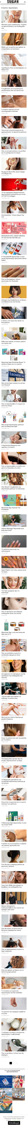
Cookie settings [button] (16, 1120)
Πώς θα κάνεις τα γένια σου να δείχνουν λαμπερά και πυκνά (11, 929)
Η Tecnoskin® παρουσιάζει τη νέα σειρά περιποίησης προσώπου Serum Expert (13, 258)
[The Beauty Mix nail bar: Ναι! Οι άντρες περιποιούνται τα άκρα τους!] (14, 751)
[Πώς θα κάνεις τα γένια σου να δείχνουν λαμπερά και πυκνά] (14, 920)
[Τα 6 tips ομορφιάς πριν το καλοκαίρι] (14, 583)
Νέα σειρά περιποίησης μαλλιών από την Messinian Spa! (12, 425)
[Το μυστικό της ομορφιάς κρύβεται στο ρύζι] (14, 1003)
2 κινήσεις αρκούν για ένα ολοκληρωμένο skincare (10, 110)
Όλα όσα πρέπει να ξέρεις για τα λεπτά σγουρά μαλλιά (12, 971)
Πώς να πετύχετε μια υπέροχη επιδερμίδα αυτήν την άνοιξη (11, 612)
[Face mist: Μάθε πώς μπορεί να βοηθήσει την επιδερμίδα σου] (14, 877)
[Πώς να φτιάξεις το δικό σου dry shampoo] (14, 1045)
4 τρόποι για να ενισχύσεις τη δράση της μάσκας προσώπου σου (13, 844)
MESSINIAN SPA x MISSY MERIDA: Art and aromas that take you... (13, 237)
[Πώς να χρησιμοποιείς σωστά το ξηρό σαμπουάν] (14, 941)
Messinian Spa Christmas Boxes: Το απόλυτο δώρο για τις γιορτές (13, 363)
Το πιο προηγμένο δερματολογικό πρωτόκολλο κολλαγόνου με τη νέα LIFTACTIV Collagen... (13, 194)
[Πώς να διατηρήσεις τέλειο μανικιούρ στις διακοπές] (14, 271)
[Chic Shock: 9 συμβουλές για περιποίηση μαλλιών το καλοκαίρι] (14, 479)
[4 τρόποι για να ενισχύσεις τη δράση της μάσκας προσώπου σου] (14, 835)
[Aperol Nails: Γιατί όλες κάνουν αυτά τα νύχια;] (14, 562)
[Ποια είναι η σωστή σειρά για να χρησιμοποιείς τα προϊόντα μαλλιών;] (14, 122)
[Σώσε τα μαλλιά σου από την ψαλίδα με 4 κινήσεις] (14, 730)
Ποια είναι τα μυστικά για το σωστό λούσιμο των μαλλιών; (13, 803)
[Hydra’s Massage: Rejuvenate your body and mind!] (14, 520)
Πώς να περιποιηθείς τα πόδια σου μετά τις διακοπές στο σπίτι (13, 467)
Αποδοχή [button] (14, 1122)
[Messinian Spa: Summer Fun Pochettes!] (14, 500)
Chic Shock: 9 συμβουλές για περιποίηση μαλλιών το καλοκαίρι (13, 488)
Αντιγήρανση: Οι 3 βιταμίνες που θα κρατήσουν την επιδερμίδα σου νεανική (13, 675)
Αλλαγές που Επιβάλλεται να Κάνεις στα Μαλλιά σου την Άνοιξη (13, 301)
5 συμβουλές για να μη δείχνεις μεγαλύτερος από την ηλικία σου (12, 89)
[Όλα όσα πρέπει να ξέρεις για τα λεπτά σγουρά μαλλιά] (14, 962)
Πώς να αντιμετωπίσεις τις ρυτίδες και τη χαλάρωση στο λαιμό (13, 152)
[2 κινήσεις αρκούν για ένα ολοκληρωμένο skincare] (14, 101)
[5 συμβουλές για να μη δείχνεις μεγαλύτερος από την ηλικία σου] (14, 80)
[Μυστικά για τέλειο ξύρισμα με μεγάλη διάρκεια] (14, 709)
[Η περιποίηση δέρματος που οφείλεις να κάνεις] (14, 437)
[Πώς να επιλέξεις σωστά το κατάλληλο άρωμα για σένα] (14, 645)
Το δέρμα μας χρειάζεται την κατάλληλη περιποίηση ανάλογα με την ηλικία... (13, 781)
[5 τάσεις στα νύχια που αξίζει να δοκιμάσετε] (14, 313)
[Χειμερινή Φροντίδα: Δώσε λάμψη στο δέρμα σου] (14, 164)
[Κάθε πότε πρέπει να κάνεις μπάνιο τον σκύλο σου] (14, 333)
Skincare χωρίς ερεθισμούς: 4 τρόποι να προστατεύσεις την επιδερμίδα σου (14, 26)
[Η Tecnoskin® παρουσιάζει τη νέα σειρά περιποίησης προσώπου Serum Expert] (14, 248)
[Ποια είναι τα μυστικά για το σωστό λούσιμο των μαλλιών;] (14, 794)
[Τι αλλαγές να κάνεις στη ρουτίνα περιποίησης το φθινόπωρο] (14, 1024)
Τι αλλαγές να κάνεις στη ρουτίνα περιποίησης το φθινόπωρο (12, 1033)
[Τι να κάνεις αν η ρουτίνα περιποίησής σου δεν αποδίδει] (14, 983)
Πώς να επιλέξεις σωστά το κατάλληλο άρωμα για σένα (11, 654)
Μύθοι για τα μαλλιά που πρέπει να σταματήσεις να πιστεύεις (13, 48)
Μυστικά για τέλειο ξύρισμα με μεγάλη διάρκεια (12, 718)
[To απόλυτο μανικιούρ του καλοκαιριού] (14, 541)
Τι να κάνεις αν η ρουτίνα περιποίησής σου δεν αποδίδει (11, 992)
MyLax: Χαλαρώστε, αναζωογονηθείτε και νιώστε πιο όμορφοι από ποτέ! (12, 907)
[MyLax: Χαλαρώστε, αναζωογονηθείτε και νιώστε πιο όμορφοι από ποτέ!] (14, 898)
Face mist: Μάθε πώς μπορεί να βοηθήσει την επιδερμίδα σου (12, 886)
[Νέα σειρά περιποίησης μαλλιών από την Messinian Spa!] (14, 416)
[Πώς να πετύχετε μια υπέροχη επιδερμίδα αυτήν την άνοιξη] (14, 603)
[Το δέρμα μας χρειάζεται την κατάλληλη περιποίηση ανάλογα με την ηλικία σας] (14, 771)
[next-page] (16, 1063)
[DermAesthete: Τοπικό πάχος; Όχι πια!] (14, 207)
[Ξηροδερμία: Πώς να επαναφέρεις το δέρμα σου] (14, 60)
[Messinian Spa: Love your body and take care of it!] (14, 624)
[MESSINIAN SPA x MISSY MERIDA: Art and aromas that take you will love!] (14, 228)
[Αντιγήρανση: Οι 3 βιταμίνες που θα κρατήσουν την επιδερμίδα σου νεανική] (14, 666)
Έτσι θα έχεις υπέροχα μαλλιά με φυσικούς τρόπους (12, 865)
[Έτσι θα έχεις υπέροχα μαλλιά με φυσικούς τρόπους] (14, 856)
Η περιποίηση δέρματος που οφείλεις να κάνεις (10, 446)
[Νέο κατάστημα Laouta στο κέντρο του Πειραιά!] (14, 375)
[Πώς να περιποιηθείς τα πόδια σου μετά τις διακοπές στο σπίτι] (14, 458)
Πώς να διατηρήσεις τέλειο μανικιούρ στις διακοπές (10, 280)
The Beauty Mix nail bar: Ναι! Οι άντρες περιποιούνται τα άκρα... (12, 759)
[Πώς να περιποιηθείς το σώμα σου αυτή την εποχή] (14, 396)
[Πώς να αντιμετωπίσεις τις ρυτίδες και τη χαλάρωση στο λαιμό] (14, 143)
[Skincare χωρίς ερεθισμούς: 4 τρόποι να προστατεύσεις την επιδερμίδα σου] (14, 16)
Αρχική (2, 5)
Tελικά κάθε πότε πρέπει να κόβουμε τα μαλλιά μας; (11, 697)
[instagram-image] (18, 1081)
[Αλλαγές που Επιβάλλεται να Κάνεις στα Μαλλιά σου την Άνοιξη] (14, 292)
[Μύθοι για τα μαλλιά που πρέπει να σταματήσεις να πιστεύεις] (14, 39)
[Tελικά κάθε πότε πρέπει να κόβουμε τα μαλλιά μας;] (14, 688)
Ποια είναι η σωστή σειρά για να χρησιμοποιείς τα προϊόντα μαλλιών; (13, 131)
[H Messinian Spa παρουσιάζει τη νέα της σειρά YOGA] (14, 815)
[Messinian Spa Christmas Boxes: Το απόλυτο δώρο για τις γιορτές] (14, 354)
